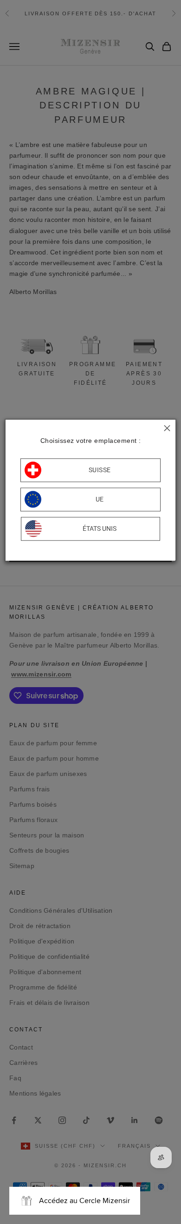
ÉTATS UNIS (99, 529)
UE (100, 499)
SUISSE (100, 470)
